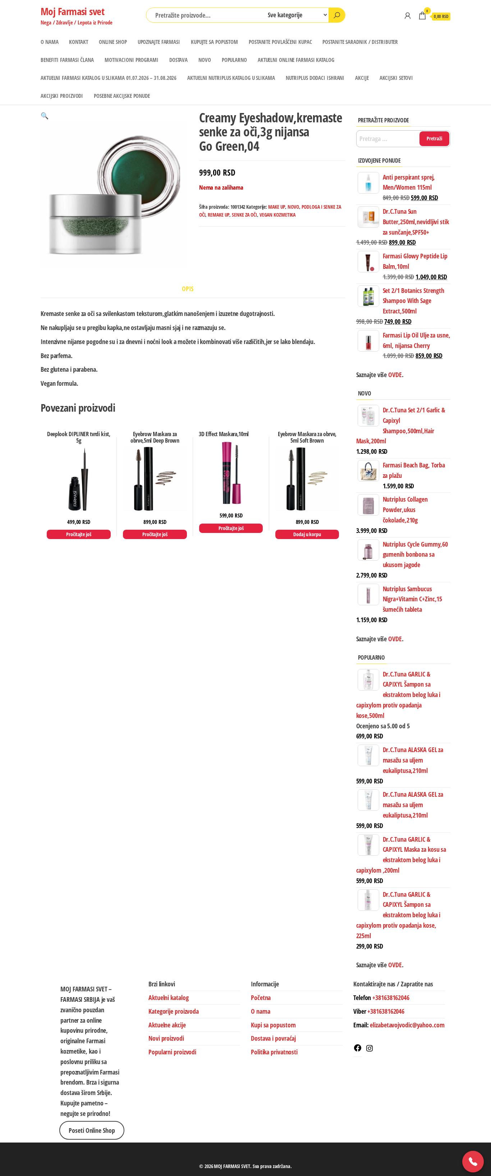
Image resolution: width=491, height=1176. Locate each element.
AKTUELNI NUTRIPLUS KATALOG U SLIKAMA (231, 77)
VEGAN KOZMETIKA (278, 214)
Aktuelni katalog (168, 997)
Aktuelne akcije (167, 1025)
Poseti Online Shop (92, 1130)
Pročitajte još (78, 534)
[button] (45, 115)
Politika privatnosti (274, 1052)
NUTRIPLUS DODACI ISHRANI (315, 77)
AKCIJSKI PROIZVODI (62, 95)
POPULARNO (234, 59)
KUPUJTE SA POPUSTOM (214, 41)
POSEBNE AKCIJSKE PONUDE (122, 95)
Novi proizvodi (166, 1038)
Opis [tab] (187, 288)
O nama (260, 1011)
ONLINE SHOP (113, 41)
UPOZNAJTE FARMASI (159, 41)
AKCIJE (361, 77)
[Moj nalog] (407, 15)
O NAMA (49, 41)
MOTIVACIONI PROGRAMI (132, 59)
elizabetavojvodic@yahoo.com (407, 1025)
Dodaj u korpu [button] (307, 534)
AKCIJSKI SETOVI (396, 77)
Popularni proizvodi (172, 1052)
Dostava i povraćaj (273, 1038)
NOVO (204, 59)
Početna (261, 997)
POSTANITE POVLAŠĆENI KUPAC (280, 41)
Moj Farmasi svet (72, 11)
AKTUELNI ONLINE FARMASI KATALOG (296, 59)
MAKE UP (276, 206)
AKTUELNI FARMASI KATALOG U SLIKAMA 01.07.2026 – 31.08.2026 (108, 77)
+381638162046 (390, 997)
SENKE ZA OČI (244, 214)
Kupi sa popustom (273, 1025)
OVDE (394, 638)
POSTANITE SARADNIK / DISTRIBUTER (360, 41)
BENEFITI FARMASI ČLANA (67, 59)
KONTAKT (78, 41)
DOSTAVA (178, 59)
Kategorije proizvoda (173, 1011)
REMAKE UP (218, 214)
